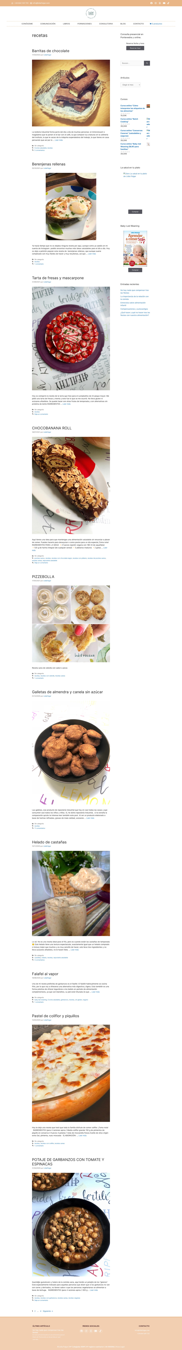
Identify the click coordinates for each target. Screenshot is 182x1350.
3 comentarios (39, 960)
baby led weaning (40, 1000)
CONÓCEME (27, 24)
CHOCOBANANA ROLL (52, 428)
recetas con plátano (80, 558)
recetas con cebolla (47, 676)
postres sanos (39, 558)
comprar (135, 212)
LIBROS (66, 24)
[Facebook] (151, 3)
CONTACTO (138, 24)
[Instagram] (156, 3)
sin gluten (78, 1000)
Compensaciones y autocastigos (134, 309)
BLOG (123, 24)
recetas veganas (74, 1298)
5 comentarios (39, 150)
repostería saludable (50, 560)
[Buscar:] (132, 63)
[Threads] (160, 3)
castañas (37, 957)
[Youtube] (164, 3)
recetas (50, 148)
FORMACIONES (85, 24)
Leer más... (36, 1339)
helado (44, 957)
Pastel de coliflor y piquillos (55, 1016)
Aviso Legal (120, 1347)
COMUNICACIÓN (47, 24)
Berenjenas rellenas (48, 164)
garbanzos (64, 1000)
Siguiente (48, 1311)
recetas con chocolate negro (62, 558)
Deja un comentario (41, 414)
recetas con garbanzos (49, 1298)
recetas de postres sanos (97, 558)
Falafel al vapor (45, 974)
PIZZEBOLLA (43, 576)
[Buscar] (147, 63)
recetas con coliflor (47, 1143)
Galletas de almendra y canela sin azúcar (67, 692)
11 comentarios (39, 828)
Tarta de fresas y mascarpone (58, 278)
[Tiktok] (168, 3)
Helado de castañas (49, 842)
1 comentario (39, 264)
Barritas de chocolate (50, 51)
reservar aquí (135, 48)
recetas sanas (37, 560)
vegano (85, 1000)
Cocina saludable (40, 148)
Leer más (59, 140)
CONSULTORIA (106, 24)
